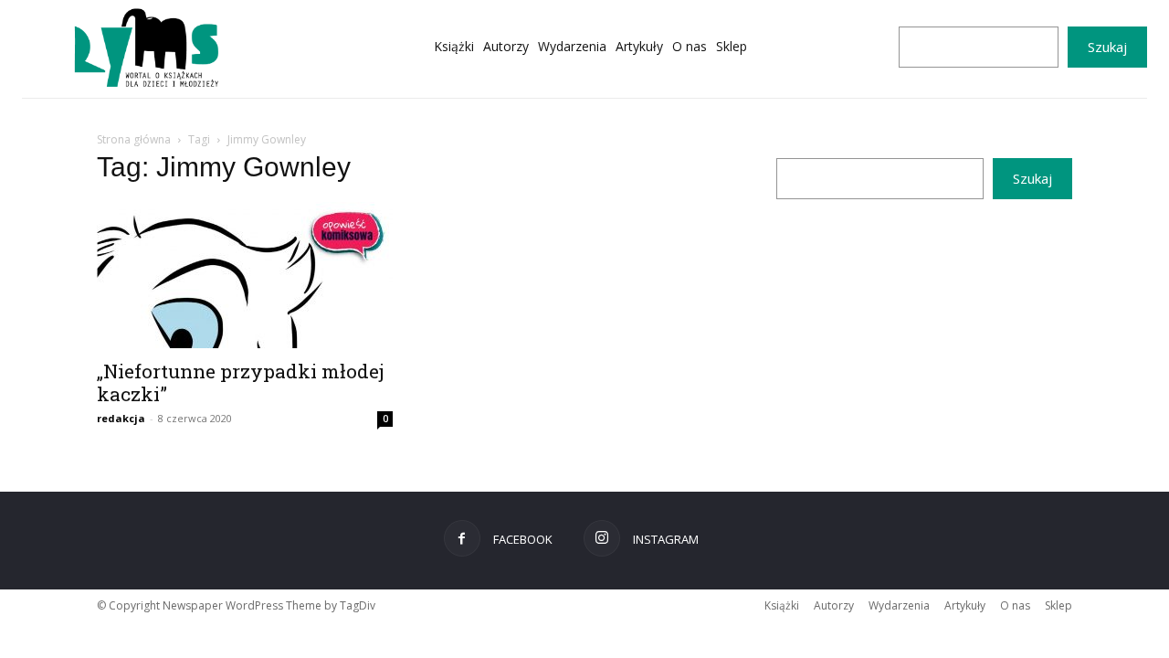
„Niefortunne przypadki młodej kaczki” (240, 382)
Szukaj (1107, 46)
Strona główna (134, 139)
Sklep (1058, 605)
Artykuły (964, 605)
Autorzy (834, 605)
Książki (781, 605)
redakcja (121, 418)
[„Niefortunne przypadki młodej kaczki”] (245, 275)
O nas (1015, 605)
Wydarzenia (899, 605)
